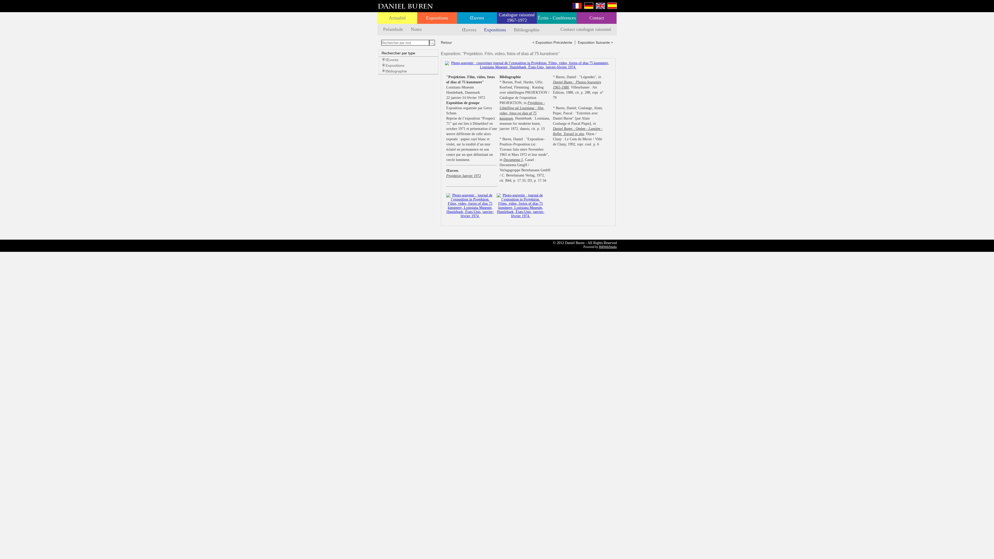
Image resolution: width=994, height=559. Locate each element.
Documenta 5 (513, 160)
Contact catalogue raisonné (585, 29)
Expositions (437, 17)
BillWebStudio (608, 247)
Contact (596, 17)
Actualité (397, 17)
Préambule (393, 29)
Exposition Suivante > (595, 42)
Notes (416, 29)
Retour (446, 42)
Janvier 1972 (463, 176)
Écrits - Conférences (557, 17)
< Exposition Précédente (552, 42)
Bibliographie (526, 29)
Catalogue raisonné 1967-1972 (517, 17)
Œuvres (477, 17)
